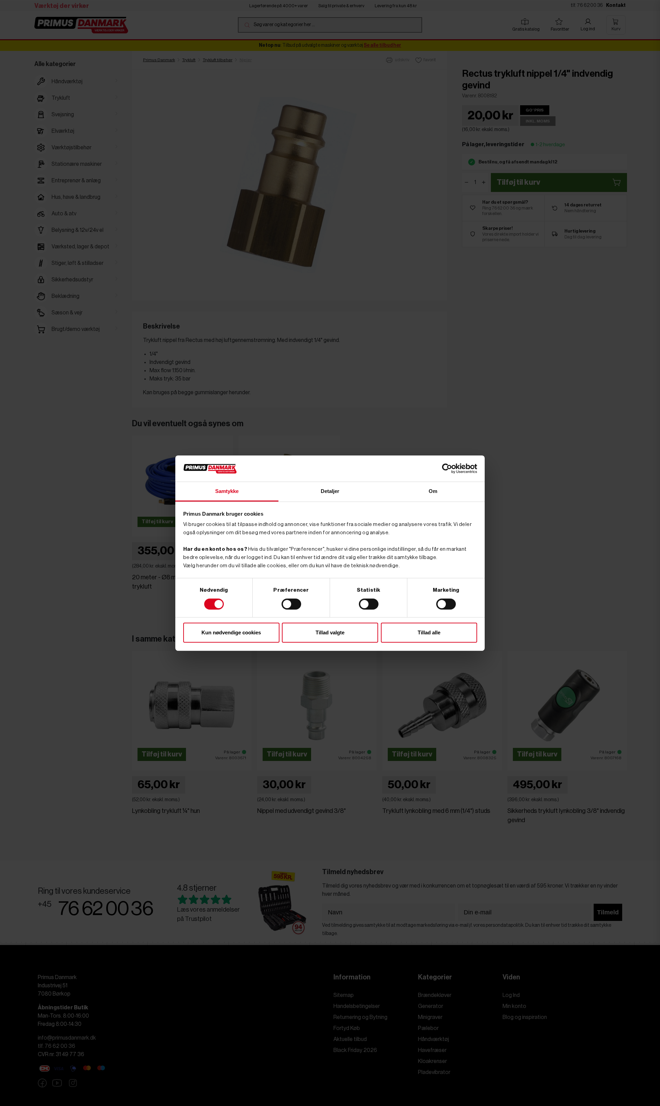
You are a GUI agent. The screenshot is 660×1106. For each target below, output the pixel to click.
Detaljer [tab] (330, 491)
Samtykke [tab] (227, 491)
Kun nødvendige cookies (231, 632)
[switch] (291, 604)
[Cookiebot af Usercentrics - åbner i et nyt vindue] (447, 468)
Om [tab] (433, 491)
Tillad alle (429, 632)
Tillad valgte (330, 632)
